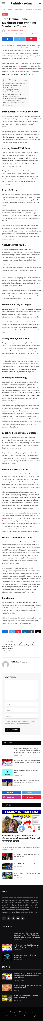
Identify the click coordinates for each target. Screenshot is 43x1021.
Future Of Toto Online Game (14, 103)
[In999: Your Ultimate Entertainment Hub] (7, 772)
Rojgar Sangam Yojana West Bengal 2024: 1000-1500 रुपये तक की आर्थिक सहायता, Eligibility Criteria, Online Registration (27, 750)
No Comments (24, 33)
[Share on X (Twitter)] (19, 39)
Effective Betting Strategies (13, 92)
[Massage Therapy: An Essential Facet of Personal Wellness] (7, 987)
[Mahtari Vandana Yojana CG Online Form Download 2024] (7, 998)
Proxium (5, 521)
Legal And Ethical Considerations (15, 98)
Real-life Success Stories (13, 101)
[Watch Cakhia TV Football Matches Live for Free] (7, 875)
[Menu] (3, 3)
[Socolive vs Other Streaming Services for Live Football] (7, 856)
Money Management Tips (13, 94)
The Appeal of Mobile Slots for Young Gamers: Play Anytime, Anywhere (7, 649)
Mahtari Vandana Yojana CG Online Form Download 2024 (26, 997)
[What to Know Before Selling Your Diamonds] (7, 957)
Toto (19, 69)
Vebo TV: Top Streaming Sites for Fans (27, 864)
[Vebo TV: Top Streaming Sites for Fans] (7, 866)
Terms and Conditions (21, 1016)
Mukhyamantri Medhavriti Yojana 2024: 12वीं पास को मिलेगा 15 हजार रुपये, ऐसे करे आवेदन (27, 761)
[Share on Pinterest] (31, 39)
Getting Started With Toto (13, 85)
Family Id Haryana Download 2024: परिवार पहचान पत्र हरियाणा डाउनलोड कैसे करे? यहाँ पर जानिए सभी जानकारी (21, 838)
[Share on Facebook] (7, 39)
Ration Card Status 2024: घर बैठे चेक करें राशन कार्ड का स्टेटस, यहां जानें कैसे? (26, 782)
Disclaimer (9, 1016)
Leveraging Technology (12, 96)
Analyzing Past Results (12, 90)
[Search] (40, 3)
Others (5, 14)
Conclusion (8, 105)
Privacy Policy (35, 1016)
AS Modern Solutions (15, 31)
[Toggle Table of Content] (24, 80)
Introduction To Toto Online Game (16, 83)
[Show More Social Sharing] (39, 39)
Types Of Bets (9, 87)
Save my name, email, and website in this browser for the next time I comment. (20, 723)
